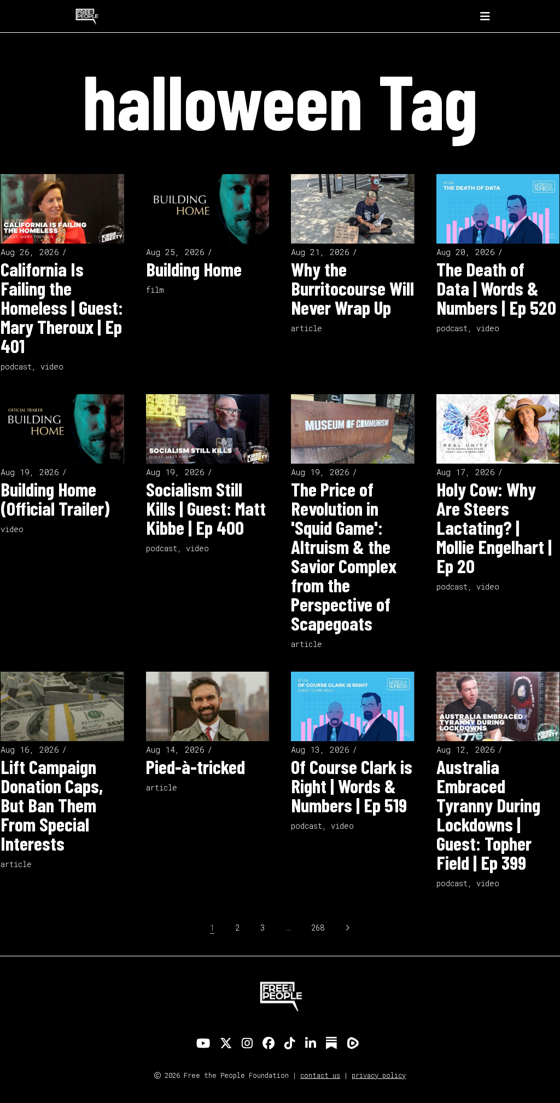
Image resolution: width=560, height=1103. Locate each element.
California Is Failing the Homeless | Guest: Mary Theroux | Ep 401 (62, 307)
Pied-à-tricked (195, 766)
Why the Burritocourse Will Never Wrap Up (352, 288)
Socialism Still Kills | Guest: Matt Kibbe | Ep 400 (206, 508)
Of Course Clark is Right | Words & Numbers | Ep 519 (351, 785)
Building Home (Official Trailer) (55, 498)
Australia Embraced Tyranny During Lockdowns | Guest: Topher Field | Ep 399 (488, 814)
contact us (320, 1075)
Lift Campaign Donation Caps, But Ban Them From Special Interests (52, 804)
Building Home (194, 268)
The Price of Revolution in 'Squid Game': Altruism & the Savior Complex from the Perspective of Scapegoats (343, 555)
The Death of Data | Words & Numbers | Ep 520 (496, 288)
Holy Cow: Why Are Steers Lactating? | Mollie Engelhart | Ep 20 (494, 527)
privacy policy (379, 1075)
